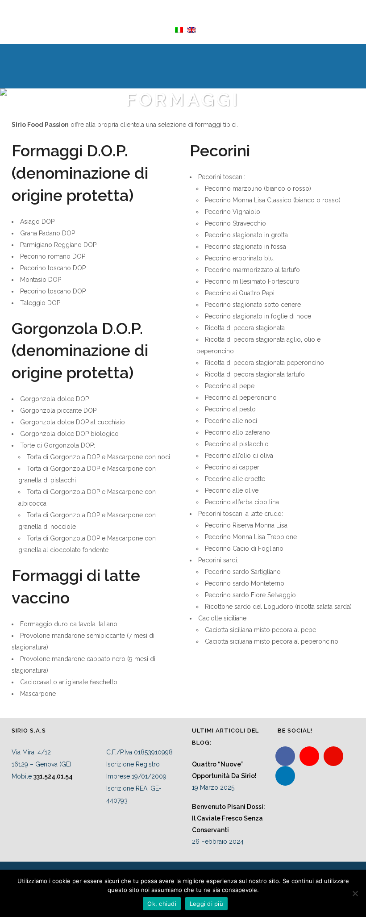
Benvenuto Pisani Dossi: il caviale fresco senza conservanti (228, 818)
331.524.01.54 (53, 776)
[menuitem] (177, 29)
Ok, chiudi (161, 903)
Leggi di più (206, 903)
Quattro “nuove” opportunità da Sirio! (224, 770)
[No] (354, 893)
